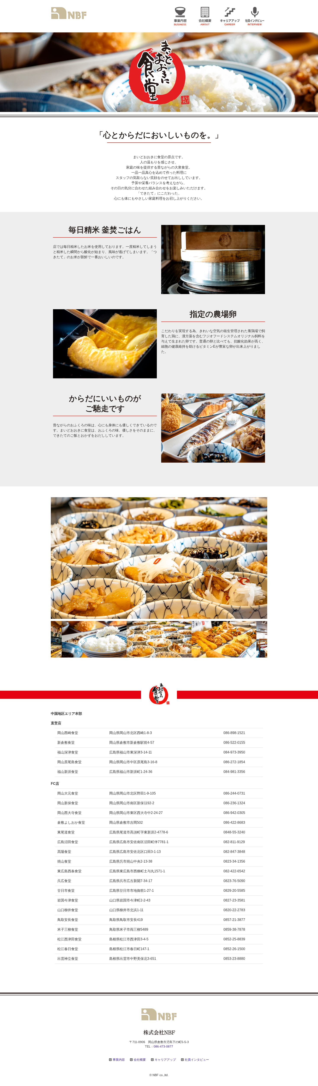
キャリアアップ (165, 1059)
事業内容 (119, 1059)
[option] (159, 558)
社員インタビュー (197, 1059)
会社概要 (140, 1059)
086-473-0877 (163, 1046)
